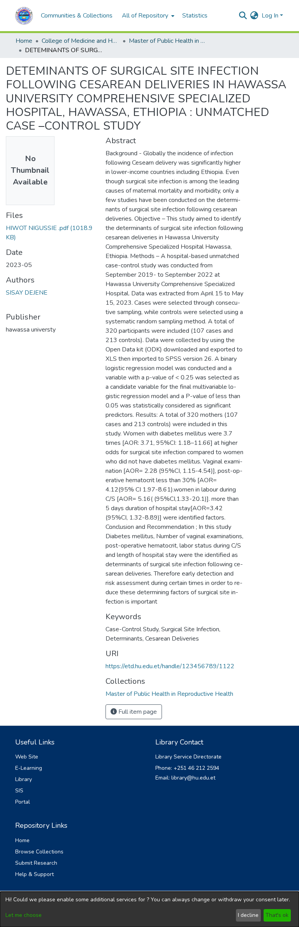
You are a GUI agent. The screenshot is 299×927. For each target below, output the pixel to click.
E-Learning (28, 768)
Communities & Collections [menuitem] (77, 15)
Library (23, 779)
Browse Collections (39, 851)
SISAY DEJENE (26, 292)
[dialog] (149, 909)
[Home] (24, 16)
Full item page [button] (137, 712)
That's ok (277, 915)
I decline (248, 915)
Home (24, 41)
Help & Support (34, 874)
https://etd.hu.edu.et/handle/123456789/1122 (170, 666)
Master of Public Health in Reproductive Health (168, 41)
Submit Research (36, 863)
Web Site (26, 756)
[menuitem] (147, 15)
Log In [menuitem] (270, 15)
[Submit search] (243, 15)
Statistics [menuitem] (195, 15)
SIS (19, 790)
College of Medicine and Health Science (81, 41)
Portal (22, 802)
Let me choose (23, 915)
